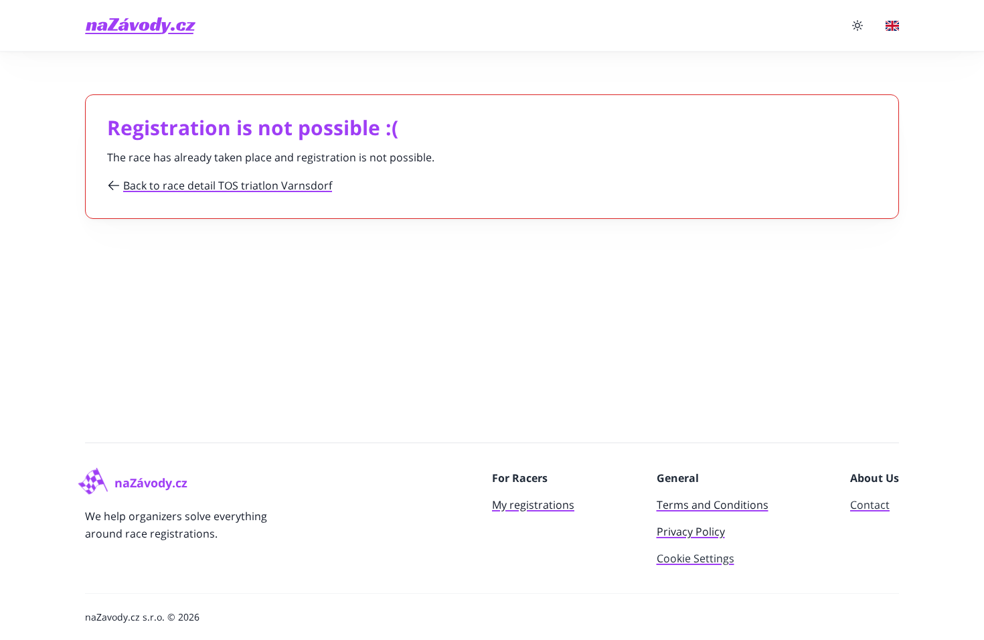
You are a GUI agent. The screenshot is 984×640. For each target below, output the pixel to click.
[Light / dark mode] (857, 25)
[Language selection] (892, 26)
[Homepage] (140, 25)
